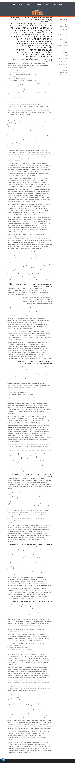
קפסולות (65, 56)
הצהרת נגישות (11, 761)
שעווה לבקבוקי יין (63, 58)
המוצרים (46, 4)
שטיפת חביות (64, 75)
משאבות (65, 42)
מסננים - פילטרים (63, 39)
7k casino (47, 32)
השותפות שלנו (36, 4)
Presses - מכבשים (62, 45)
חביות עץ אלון (64, 19)
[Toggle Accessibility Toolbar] (3, 759)
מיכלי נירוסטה (64, 27)
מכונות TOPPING (63, 64)
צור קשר (20, 4)
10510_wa (23, 97)
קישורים (27, 4)
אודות (54, 4)
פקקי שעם (65, 53)
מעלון (66, 67)
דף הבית (60, 4)
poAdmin (11, 97)
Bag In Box (64, 61)
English (13, 4)
